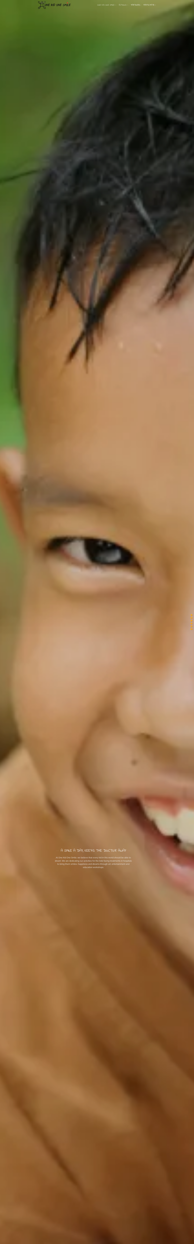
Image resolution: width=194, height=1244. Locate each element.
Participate (148, 5)
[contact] (191, 629)
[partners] (191, 623)
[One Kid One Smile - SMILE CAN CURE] (54, 5)
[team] (191, 620)
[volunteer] (191, 626)
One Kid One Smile (105, 5)
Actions (122, 5)
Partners (135, 5)
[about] (191, 615)
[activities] (191, 618)
